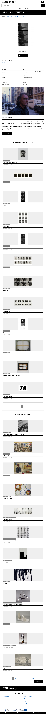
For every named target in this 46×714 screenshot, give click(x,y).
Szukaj (43, 5)
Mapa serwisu (6, 698)
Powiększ (23, 55)
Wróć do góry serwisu (28, 703)
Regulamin (26, 698)
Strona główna (9, 16)
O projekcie (6, 703)
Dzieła (16, 16)
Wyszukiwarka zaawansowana (22, 8)
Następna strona (39, 681)
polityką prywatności (36, 712)
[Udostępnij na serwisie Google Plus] (7, 63)
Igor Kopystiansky (7, 60)
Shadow (22, 16)
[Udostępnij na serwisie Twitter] (8, 63)
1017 (33, 678)
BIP (4, 701)
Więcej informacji (7, 133)
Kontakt (25, 701)
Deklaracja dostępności (28, 696)
